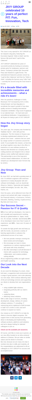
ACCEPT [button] (23, 398)
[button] (29, 2)
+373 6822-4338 (16, 392)
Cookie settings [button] (14, 398)
